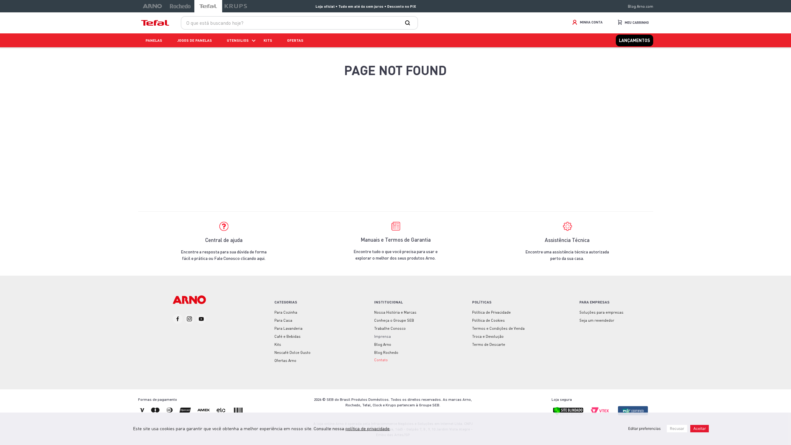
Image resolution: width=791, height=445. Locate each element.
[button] (381, 359)
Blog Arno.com (640, 6)
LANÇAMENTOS (634, 40)
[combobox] (299, 23)
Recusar (677, 428)
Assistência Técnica (567, 240)
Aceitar (699, 428)
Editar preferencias (644, 428)
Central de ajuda (224, 240)
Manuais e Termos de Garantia (396, 239)
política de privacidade (367, 428)
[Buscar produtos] (408, 23)
